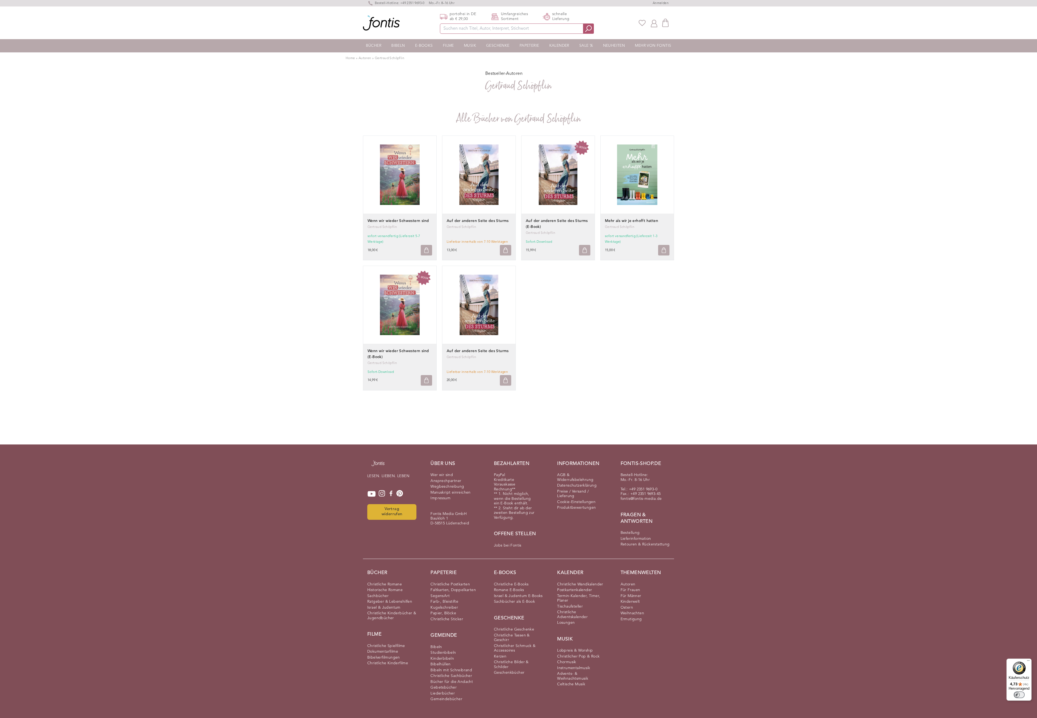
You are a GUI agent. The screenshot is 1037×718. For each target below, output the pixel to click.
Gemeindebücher (446, 699)
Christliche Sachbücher (451, 676)
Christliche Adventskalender (572, 614)
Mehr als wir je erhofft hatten (631, 221)
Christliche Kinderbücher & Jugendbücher (391, 615)
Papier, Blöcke (443, 613)
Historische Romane (385, 590)
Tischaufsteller (570, 606)
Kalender (559, 46)
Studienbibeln (443, 653)
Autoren (365, 58)
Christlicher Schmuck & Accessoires (515, 648)
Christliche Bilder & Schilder (511, 664)
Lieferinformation (636, 539)
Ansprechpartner (445, 481)
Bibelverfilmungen (383, 657)
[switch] (1019, 695)
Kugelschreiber (444, 607)
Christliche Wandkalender (580, 584)
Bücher (373, 46)
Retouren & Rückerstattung (645, 544)
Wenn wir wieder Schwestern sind (398, 221)
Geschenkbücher (509, 673)
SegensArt (440, 596)
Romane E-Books (509, 590)
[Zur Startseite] (378, 466)
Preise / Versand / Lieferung (573, 494)
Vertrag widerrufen (392, 511)
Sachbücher (378, 596)
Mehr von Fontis (653, 46)
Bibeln (398, 46)
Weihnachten (632, 613)
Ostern (627, 607)
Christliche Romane (384, 584)
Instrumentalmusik (573, 668)
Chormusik (566, 662)
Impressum (440, 498)
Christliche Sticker (446, 619)
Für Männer (631, 596)
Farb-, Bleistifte (444, 602)
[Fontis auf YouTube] (371, 494)
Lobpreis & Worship (575, 650)
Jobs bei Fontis (507, 545)
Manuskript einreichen (450, 492)
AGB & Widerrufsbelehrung (575, 477)
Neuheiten (614, 46)
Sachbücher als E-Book (514, 602)
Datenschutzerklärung (577, 485)
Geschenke (498, 46)
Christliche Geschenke (514, 629)
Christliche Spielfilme (386, 646)
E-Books (424, 46)
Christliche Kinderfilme (387, 663)
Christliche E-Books (511, 584)
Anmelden (661, 3)
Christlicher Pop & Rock (578, 656)
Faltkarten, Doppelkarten (453, 590)
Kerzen (500, 656)
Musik (470, 46)
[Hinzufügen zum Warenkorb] (426, 250)
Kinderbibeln (442, 658)
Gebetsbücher (443, 687)
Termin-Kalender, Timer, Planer (578, 598)
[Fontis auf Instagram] (382, 494)
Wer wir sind (441, 475)
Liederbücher (442, 693)
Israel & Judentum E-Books (518, 596)
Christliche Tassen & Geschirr (512, 637)
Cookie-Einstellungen (576, 502)
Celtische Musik (571, 684)
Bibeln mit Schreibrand (451, 670)
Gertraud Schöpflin (389, 58)
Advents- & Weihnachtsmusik (572, 676)
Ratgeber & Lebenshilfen (389, 602)
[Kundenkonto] (654, 23)
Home (350, 58)
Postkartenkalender (574, 590)
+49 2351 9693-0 (412, 3)
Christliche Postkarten (450, 584)
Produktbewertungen (576, 508)
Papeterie (529, 46)
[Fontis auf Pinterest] (399, 494)
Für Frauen (630, 590)
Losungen (566, 623)
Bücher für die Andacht (451, 682)
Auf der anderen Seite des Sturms (478, 221)
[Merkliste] (642, 23)
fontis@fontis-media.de (641, 499)
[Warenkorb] (665, 22)
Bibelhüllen (440, 664)
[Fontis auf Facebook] (391, 494)
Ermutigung (631, 619)
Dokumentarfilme (382, 651)
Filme (448, 46)
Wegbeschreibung (447, 486)
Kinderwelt (630, 602)
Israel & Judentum (383, 607)
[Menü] (1028, 662)
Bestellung (630, 533)
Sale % (586, 46)
